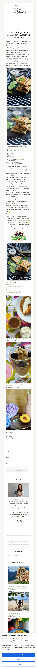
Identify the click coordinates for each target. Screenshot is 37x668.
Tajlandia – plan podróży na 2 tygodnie (17, 614)
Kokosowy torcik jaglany (13, 291)
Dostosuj (18, 659)
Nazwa (8, 451)
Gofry (15, 30)
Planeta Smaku (22, 286)
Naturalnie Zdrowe (24, 220)
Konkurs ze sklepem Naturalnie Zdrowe (16, 291)
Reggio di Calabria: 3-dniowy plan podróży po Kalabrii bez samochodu (17, 588)
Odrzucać (18, 664)
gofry (7, 284)
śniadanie (11, 284)
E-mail (8, 457)
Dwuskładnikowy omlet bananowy (17, 339)
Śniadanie (21, 30)
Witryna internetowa (11, 463)
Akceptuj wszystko (18, 655)
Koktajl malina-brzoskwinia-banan (17, 431)
